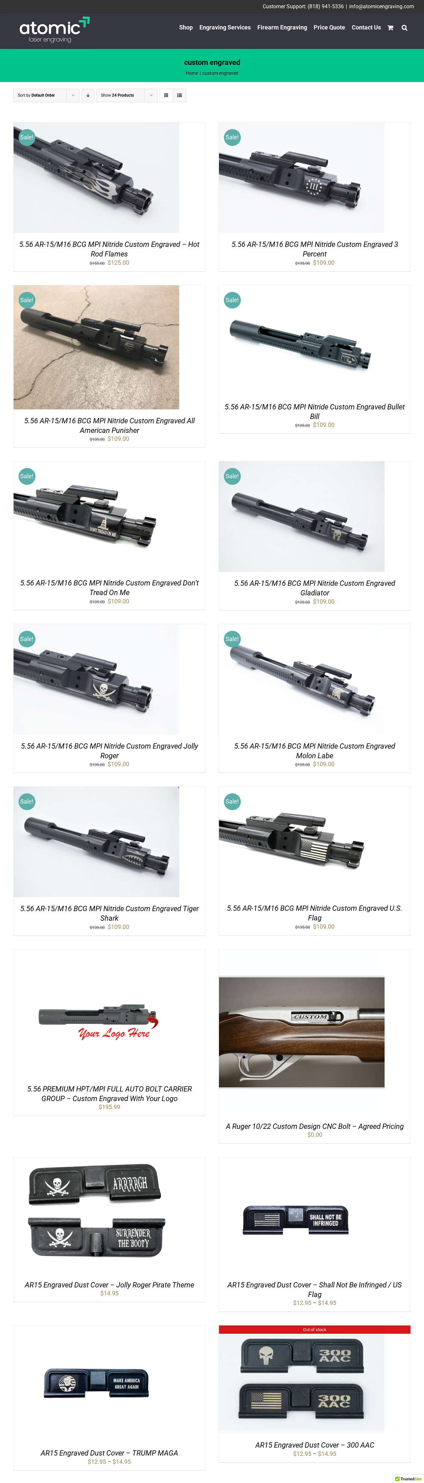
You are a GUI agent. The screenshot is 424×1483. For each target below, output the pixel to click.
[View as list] (179, 95)
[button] (404, 27)
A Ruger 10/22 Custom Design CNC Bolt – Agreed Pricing (315, 1126)
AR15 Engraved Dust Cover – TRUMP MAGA (109, 1453)
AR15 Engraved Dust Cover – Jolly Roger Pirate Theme (109, 1285)
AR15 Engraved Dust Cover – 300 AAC (314, 1445)
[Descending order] (87, 95)
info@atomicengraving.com (381, 6)
